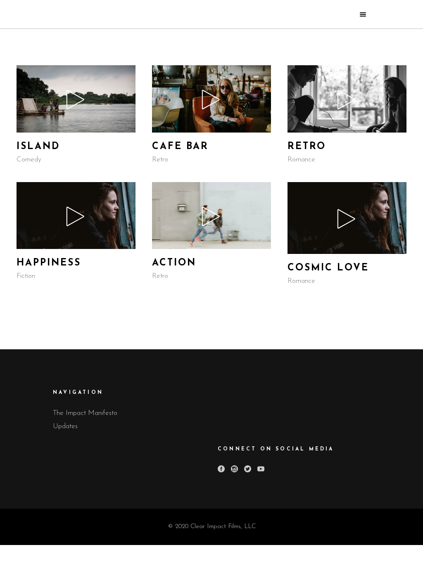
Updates (65, 426)
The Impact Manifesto (85, 413)
